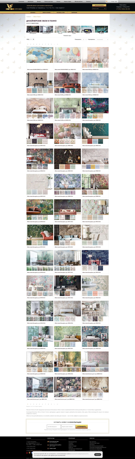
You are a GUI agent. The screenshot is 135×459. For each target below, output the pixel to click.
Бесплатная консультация (96, 446)
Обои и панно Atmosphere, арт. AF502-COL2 (64, 145)
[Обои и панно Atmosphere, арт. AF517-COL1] (67, 258)
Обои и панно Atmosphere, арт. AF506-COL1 (91, 171)
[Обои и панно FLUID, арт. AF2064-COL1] (67, 80)
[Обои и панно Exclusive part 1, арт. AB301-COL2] (39, 384)
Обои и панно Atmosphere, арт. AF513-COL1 (36, 247)
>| (57, 44)
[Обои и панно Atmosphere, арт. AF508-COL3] (67, 182)
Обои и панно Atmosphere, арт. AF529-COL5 (36, 373)
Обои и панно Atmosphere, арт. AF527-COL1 (64, 348)
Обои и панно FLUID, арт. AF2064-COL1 (63, 94)
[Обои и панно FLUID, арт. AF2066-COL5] (95, 80)
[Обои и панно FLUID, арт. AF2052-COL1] (95, 55)
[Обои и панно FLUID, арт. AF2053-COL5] (39, 80)
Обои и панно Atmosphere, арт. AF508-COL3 (64, 196)
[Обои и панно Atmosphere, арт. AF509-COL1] (95, 182)
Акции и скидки (67, 1)
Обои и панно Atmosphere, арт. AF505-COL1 (64, 171)
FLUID (74, 33)
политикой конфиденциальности (79, 453)
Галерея (71, 443)
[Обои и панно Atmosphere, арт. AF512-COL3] (95, 207)
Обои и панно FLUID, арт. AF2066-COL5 (90, 94)
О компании (21, 1)
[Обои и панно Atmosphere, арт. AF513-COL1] (39, 232)
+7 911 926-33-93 (30, 448)
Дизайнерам (30, 1)
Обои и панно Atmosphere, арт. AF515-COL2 (91, 247)
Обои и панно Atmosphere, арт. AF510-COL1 (36, 221)
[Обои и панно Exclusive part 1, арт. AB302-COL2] (67, 384)
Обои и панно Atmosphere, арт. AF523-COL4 (36, 323)
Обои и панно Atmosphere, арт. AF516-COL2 (36, 272)
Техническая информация (75, 449)
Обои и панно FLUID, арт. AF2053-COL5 (35, 94)
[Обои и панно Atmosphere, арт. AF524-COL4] (67, 308)
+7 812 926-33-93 (123, 9)
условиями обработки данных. (84, 429)
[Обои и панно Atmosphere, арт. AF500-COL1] (95, 105)
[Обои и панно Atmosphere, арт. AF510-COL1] (39, 207)
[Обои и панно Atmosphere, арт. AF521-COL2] (67, 283)
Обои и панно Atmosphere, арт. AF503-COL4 (91, 145)
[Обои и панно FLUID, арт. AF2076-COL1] (67, 105)
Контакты (88, 1)
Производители (73, 442)
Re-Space (101, 33)
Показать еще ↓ (67, 35)
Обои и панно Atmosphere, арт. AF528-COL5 (91, 348)
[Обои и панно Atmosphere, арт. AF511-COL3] (67, 207)
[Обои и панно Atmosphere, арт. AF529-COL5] (39, 359)
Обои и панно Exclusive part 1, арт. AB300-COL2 (92, 373)
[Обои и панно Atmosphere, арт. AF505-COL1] (67, 156)
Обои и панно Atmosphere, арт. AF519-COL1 (36, 297)
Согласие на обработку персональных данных (96, 449)
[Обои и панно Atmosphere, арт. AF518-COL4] (95, 258)
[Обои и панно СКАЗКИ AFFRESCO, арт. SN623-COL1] (67, 55)
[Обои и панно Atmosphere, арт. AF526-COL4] (39, 334)
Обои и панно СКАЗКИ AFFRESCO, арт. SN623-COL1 (65, 69)
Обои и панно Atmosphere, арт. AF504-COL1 (36, 171)
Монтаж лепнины (79, 1)
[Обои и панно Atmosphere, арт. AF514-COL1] (67, 232)
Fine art (60, 33)
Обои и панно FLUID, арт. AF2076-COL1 (63, 120)
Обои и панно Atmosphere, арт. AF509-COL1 (91, 196)
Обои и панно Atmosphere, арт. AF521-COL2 (64, 297)
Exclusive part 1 (46, 33)
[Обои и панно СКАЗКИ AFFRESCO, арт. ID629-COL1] (39, 55)
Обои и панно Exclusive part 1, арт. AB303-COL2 (92, 399)
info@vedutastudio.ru (36, 450)
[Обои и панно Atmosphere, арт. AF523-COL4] (39, 308)
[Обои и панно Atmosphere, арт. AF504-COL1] (39, 156)
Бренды (39, 1)
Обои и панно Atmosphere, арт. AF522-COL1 (91, 297)
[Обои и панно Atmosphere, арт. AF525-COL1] (95, 308)
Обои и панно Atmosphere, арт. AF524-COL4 (64, 323)
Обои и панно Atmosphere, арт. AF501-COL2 (36, 145)
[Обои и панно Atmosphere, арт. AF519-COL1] (39, 283)
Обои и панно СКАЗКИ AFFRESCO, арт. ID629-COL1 (37, 69)
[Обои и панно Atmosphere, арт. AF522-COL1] (95, 283)
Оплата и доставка (49, 1)
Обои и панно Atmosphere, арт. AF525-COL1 (91, 323)
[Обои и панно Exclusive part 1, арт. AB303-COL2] (95, 384)
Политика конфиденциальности (98, 447)
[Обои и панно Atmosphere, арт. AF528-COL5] (95, 334)
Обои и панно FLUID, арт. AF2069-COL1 (35, 120)
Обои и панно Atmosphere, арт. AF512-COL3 (91, 221)
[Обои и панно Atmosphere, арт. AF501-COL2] (39, 131)
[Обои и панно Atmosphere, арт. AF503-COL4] (95, 131)
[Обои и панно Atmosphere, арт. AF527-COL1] (67, 334)
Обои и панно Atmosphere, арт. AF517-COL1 (64, 272)
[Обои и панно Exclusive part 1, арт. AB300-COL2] (95, 359)
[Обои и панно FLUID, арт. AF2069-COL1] (39, 105)
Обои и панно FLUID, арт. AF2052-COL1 (90, 69)
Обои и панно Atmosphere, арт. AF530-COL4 (64, 373)
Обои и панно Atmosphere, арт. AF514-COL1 (64, 247)
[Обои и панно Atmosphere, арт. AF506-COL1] (95, 156)
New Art (88, 33)
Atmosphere (33, 33)
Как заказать (93, 442)
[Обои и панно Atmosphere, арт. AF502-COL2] (67, 131)
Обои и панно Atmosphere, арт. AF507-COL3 (36, 196)
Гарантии (71, 444)
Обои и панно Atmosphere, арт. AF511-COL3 (64, 221)
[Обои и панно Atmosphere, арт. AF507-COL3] (39, 182)
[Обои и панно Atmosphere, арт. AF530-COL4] (67, 359)
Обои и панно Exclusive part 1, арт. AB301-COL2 (37, 399)
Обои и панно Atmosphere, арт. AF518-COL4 (91, 272)
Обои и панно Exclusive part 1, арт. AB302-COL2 (64, 399)
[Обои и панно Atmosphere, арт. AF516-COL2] (39, 258)
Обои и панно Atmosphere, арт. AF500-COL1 (91, 120)
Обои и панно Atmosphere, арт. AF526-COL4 (36, 348)
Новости (71, 447)
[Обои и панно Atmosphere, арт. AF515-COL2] (95, 232)
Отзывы (58, 1)
